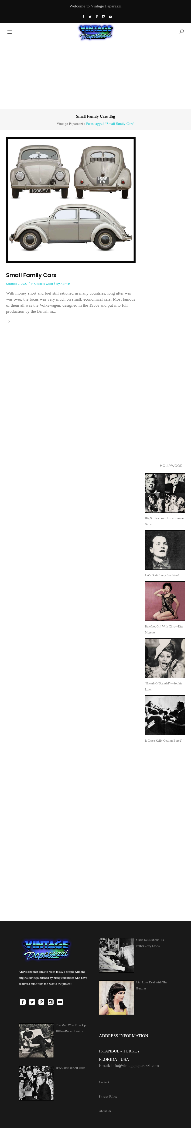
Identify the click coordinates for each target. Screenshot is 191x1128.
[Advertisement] (95, 74)
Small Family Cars (31, 275)
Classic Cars (43, 284)
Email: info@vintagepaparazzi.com (129, 1065)
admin (65, 284)
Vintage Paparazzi (70, 123)
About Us (105, 1111)
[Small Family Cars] (71, 199)
